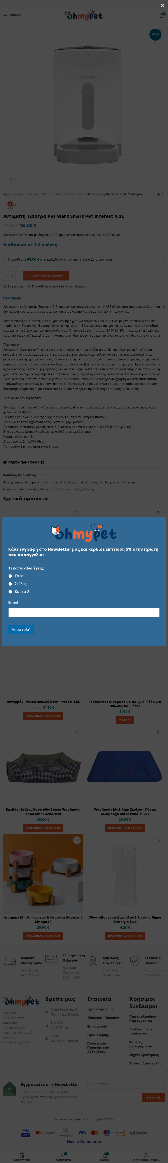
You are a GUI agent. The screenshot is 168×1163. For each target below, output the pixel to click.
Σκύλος (21, 584)
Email (14, 602)
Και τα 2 (22, 592)
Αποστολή (21, 630)
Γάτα (19, 576)
